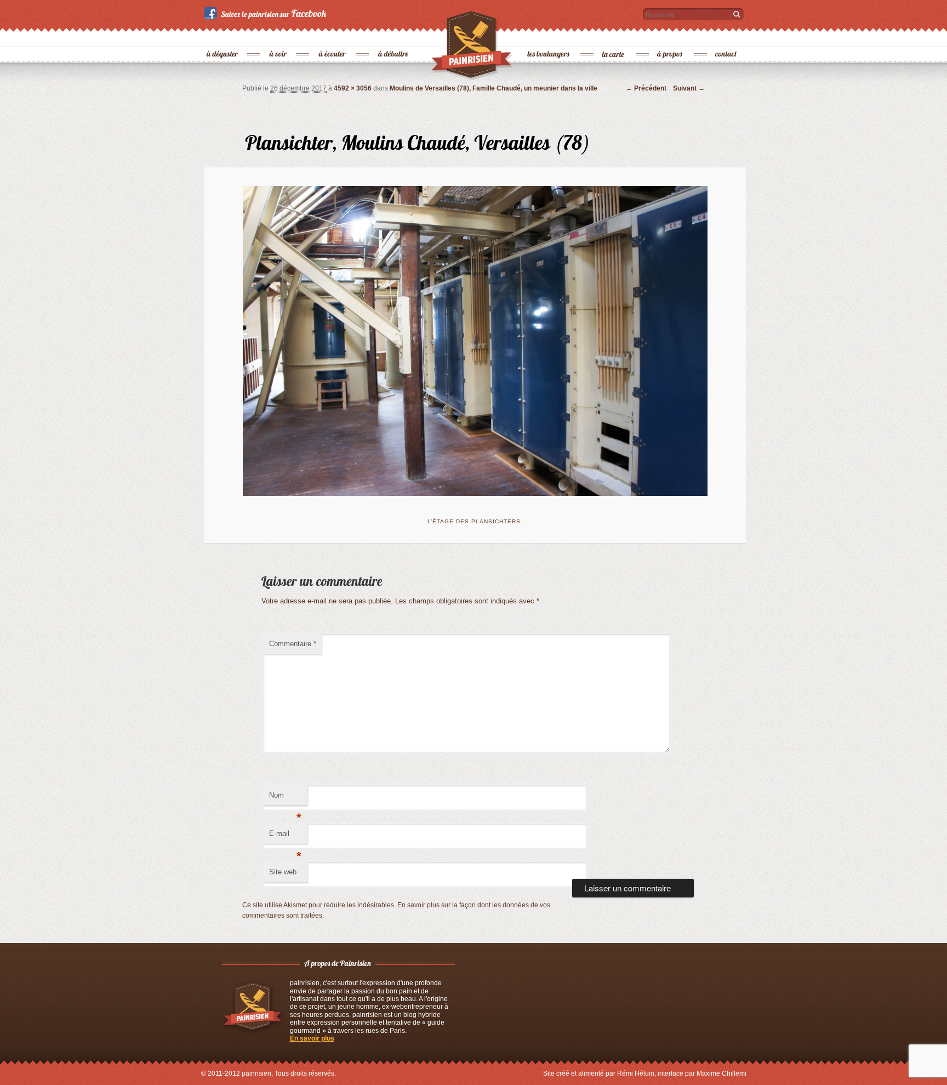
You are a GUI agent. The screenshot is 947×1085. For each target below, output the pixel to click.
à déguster (222, 36)
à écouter (332, 36)
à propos (670, 36)
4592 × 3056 (353, 88)
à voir (278, 36)
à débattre (394, 36)
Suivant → (689, 88)
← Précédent (646, 88)
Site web (282, 872)
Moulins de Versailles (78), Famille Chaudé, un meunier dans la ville (493, 88)
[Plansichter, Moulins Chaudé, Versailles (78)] (475, 340)
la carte (613, 36)
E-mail (285, 836)
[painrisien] (472, 49)
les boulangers (549, 36)
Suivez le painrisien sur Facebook (266, 13)
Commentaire (292, 644)
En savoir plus (312, 1038)
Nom (285, 798)
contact (726, 36)
